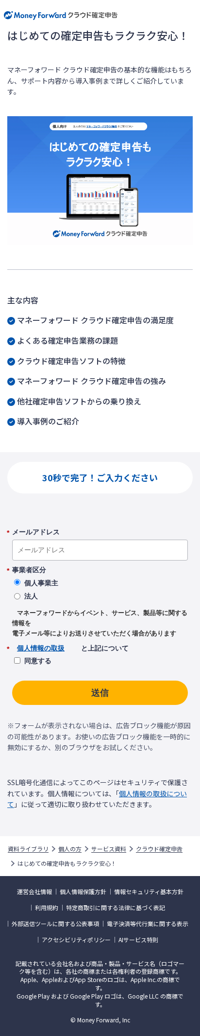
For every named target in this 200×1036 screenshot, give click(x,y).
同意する (37, 661)
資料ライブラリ (28, 849)
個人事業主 (41, 583)
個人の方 (70, 849)
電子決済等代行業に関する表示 (147, 924)
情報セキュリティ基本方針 (148, 892)
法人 (31, 596)
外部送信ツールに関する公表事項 (55, 924)
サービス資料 (108, 849)
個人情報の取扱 (41, 648)
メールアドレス (36, 532)
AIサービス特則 (138, 940)
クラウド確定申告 (159, 849)
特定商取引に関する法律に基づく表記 (115, 908)
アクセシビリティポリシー (76, 940)
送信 (100, 693)
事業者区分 (29, 570)
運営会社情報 (34, 892)
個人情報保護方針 (83, 892)
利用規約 (46, 908)
